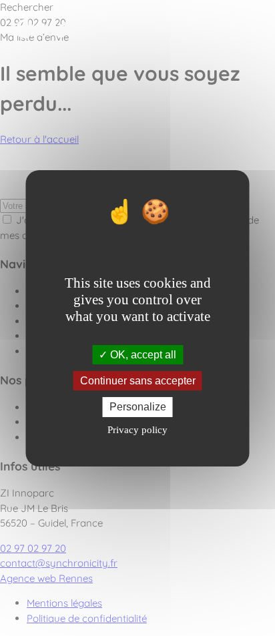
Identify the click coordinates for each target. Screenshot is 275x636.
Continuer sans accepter (138, 380)
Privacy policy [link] (137, 429)
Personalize (137, 406)
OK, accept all (141, 354)
